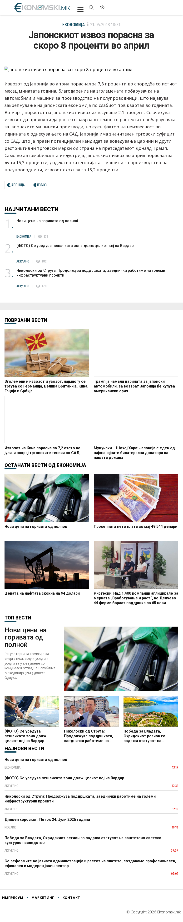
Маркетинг (42, 897)
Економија (73, 24)
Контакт (71, 897)
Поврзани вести (26, 320)
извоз (42, 185)
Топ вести (18, 618)
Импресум (12, 897)
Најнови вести (24, 748)
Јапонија (17, 185)
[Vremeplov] (102, 7)
